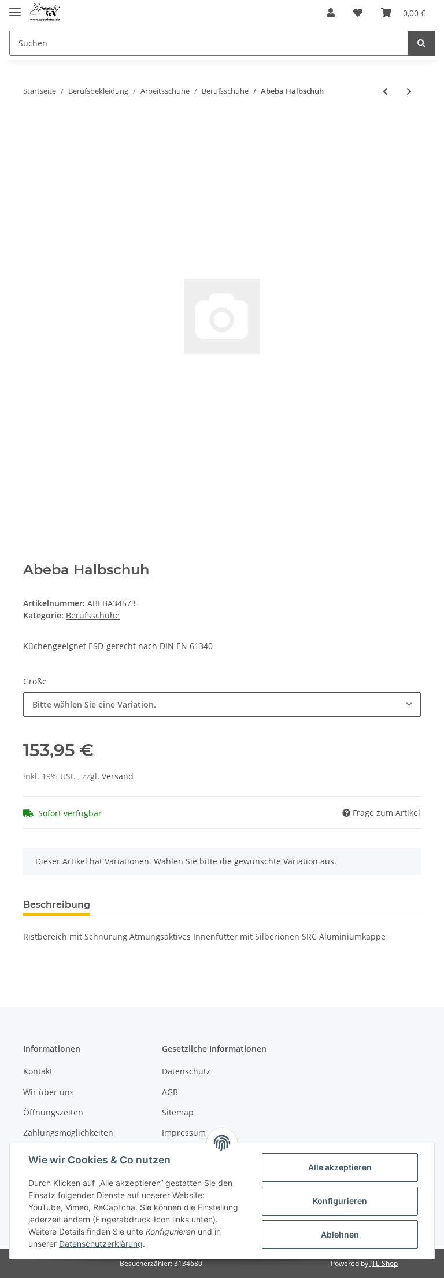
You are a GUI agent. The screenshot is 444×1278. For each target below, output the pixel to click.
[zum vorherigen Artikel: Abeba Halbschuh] (385, 91)
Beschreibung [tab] (56, 904)
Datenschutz (186, 1071)
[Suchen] (421, 43)
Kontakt (38, 1071)
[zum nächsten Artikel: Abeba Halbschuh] (409, 91)
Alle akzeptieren (340, 1167)
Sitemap (178, 1112)
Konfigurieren (340, 1201)
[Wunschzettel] (358, 12)
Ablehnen (340, 1234)
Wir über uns (48, 1092)
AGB (170, 1092)
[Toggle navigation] (15, 7)
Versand (118, 776)
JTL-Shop (384, 1263)
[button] (330, 12)
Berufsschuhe (93, 615)
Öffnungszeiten (53, 1112)
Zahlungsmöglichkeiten (68, 1132)
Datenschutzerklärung (101, 1243)
